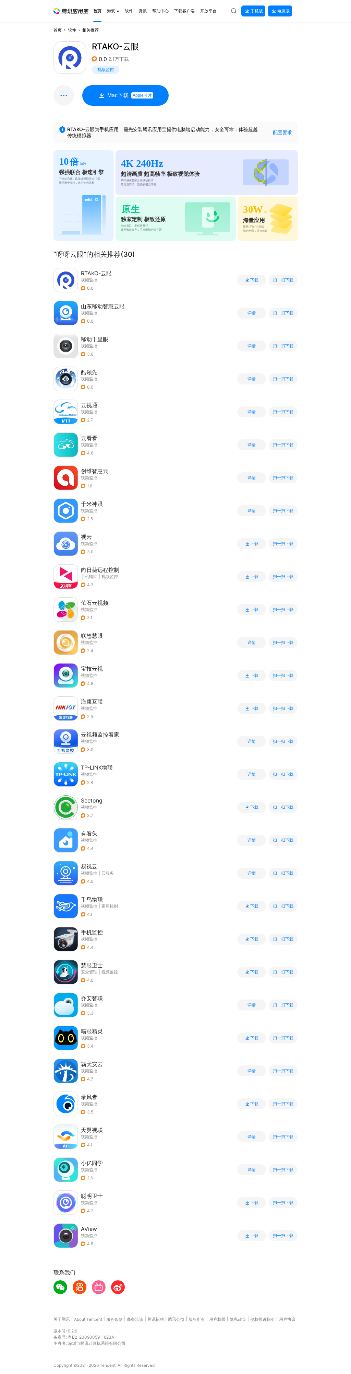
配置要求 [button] (282, 132)
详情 (251, 313)
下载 (254, 280)
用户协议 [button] (287, 1319)
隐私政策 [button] (238, 1319)
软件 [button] (72, 30)
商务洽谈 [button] (135, 1319)
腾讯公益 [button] (176, 1319)
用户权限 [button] (217, 1319)
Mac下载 (129, 95)
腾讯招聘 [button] (155, 1319)
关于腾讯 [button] (61, 1319)
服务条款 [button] (114, 1319)
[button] (70, 11)
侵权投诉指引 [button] (262, 1319)
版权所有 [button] (197, 1319)
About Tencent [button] (88, 1319)
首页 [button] (57, 30)
